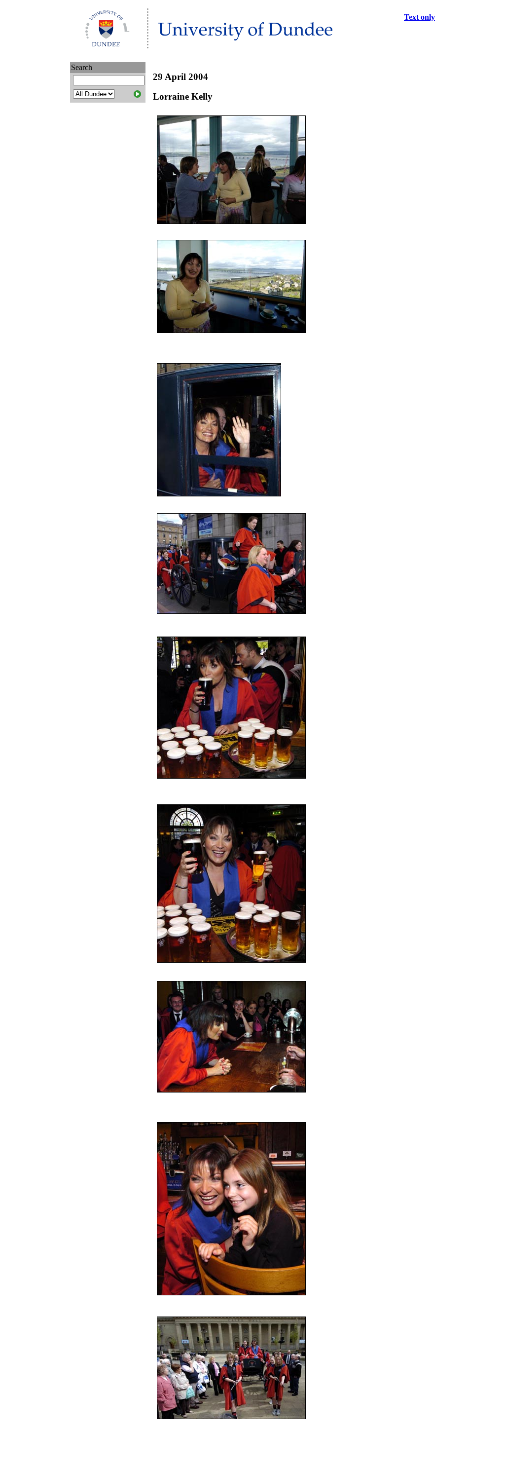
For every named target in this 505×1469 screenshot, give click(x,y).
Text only (419, 17)
